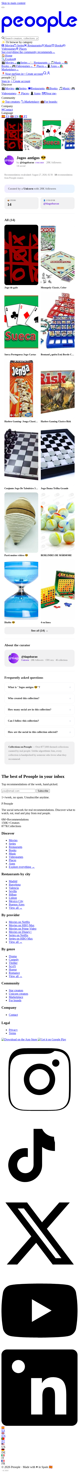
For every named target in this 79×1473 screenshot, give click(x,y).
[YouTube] (39, 1347)
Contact (7, 109)
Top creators (10, 101)
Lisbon (13, 897)
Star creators (16, 990)
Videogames (22, 66)
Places (23, 48)
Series (20, 45)
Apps (53, 66)
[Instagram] (39, 1116)
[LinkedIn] (39, 1424)
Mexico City (16, 901)
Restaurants (34, 45)
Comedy (14, 959)
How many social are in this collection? (39, 710)
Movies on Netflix (19, 922)
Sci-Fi (12, 966)
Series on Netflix (18, 935)
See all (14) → (39, 630)
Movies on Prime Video (22, 928)
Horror (13, 969)
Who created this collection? (39, 698)
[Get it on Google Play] (52, 1039)
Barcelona (15, 884)
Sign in (19, 73)
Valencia (14, 887)
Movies (9, 45)
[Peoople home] (39, 34)
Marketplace (30, 101)
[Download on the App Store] (19, 1039)
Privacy (13, 1029)
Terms (12, 1033)
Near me (49, 93)
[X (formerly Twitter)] (39, 1270)
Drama (13, 956)
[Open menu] (2, 7)
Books (59, 45)
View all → (15, 907)
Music (48, 45)
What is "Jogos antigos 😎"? (39, 687)
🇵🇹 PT (23, 116)
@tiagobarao (27, 162)
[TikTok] (39, 1193)
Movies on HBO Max (21, 925)
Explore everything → (22, 866)
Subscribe (43, 791)
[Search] (45, 73)
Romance (14, 972)
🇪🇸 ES (5, 116)
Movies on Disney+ (20, 932)
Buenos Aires (16, 904)
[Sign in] (48, 73)
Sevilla (13, 891)
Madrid (13, 881)
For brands (49, 101)
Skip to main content (13, 3)
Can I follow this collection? (39, 721)
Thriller (13, 962)
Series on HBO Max (21, 938)
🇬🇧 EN (14, 116)
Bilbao (13, 894)
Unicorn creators (18, 993)
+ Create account (33, 73)
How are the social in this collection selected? (39, 732)
